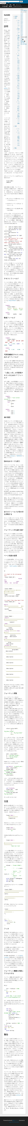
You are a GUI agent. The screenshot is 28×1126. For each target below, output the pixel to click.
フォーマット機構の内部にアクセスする (18, 139)
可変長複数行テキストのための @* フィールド (18, 44)
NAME (16, 16)
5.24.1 (22, 25)
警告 (16, 148)
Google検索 (3, 3)
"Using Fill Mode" (12, 300)
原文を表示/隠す (24, 44)
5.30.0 (22, 21)
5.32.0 (22, 19)
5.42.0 (22, 13)
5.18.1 (22, 29)
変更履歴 (22, 41)
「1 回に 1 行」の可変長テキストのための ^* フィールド (18, 63)
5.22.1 (22, 26)
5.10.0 (22, 34)
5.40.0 (22, 14)
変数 (14, 4)
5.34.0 (22, 18)
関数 (10, 4)
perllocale (12, 455)
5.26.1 (22, 23)
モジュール (18, 4)
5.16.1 (22, 30)
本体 (7, 4)
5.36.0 (22, 17)
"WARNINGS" (19, 455)
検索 (21, 1)
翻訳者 (10, 6)
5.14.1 (22, 31)
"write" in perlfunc (13, 566)
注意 (16, 126)
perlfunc (6, 88)
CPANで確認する (24, 10)
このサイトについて (17, 6)
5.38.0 (22, 15)
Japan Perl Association (14, 1122)
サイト (16, 1120)
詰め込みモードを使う (18, 82)
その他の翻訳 (5, 6)
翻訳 (14, 1120)
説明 (16, 18)
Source (22, 38)
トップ (3, 4)
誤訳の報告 (23, 42)
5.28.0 (22, 22)
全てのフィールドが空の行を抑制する (18, 93)
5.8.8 (22, 35)
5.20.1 (22, 27)
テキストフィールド (18, 24)
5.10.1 (22, 33)
